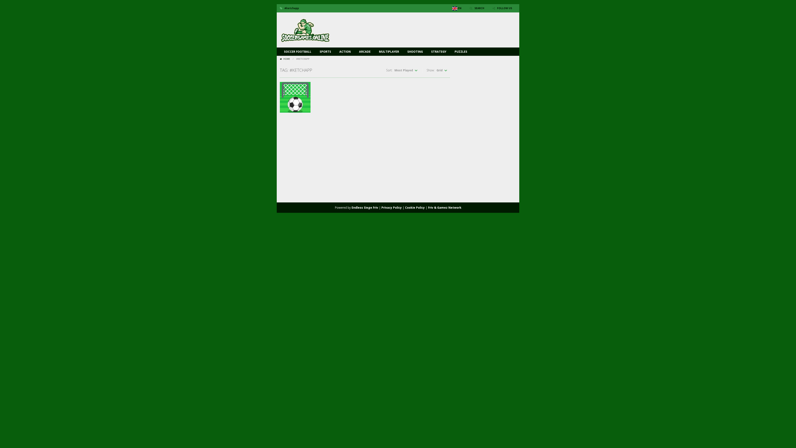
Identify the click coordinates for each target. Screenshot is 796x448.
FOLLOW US (504, 8)
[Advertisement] (440, 25)
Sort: (389, 70)
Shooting (415, 52)
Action (345, 52)
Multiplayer (389, 52)
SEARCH (479, 8)
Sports (325, 52)
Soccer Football (297, 52)
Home (287, 58)
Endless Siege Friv (365, 207)
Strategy (438, 52)
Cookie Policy (415, 207)
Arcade (365, 52)
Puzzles (461, 52)
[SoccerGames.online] (306, 30)
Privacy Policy (391, 207)
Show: (430, 70)
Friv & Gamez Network (444, 207)
